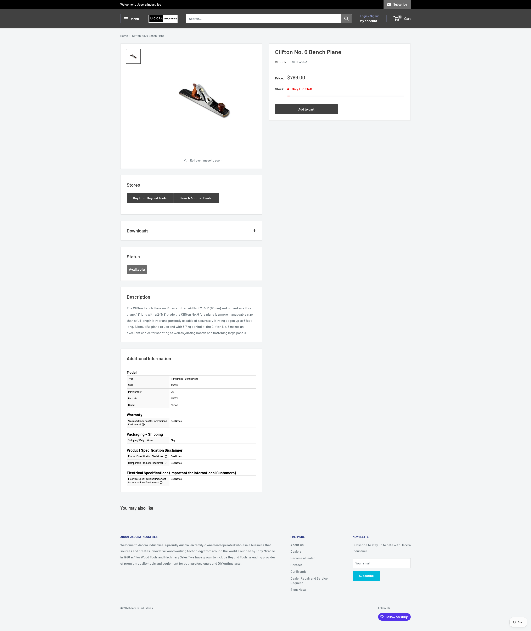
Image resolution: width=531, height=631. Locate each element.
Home (124, 36)
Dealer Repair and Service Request (309, 580)
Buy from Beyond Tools (150, 198)
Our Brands (298, 571)
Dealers (296, 551)
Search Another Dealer (196, 198)
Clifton (280, 62)
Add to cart (306, 109)
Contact (296, 565)
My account (368, 21)
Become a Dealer (302, 558)
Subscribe (400, 4)
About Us (297, 545)
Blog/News (298, 589)
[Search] (346, 18)
